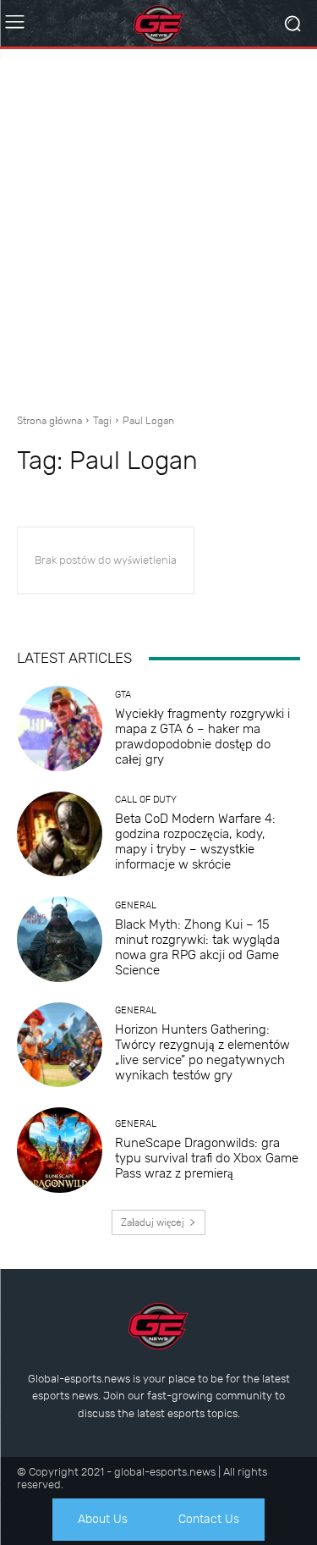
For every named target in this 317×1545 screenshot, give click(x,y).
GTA (123, 694)
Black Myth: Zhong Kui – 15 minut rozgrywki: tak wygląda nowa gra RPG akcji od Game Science (197, 947)
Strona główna (49, 421)
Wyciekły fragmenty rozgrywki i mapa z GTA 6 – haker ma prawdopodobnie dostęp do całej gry (202, 736)
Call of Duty (146, 799)
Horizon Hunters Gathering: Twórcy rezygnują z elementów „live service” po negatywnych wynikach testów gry (202, 1052)
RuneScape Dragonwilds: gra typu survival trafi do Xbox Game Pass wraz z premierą (206, 1158)
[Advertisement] (158, 224)
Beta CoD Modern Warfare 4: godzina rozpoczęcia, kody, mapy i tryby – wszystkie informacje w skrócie (195, 841)
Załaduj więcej (152, 1222)
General (135, 905)
